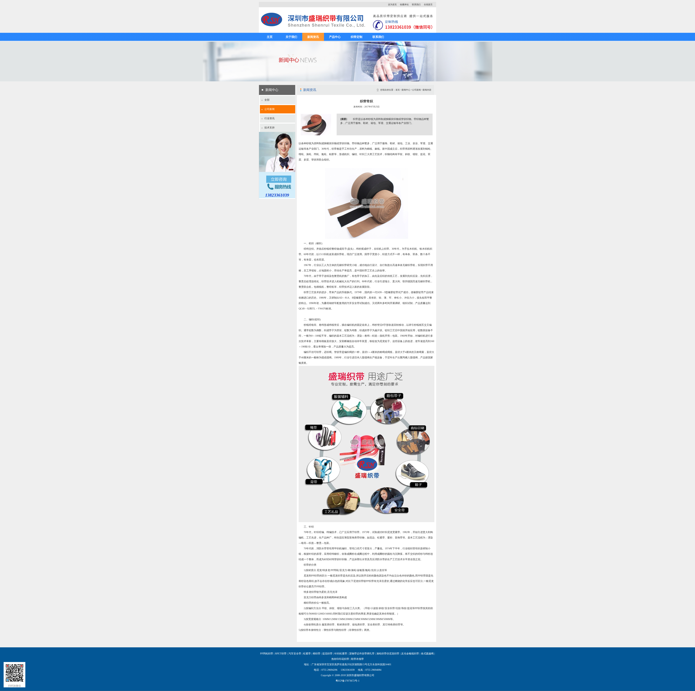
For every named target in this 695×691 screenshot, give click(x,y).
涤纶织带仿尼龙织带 (387, 653)
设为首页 (392, 4)
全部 (266, 100)
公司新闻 (269, 109)
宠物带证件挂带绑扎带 (361, 653)
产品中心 (335, 36)
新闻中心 (406, 90)
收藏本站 (404, 4)
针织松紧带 (340, 653)
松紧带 (307, 653)
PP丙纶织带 (266, 653)
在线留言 (428, 4)
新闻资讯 (313, 36)
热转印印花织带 (340, 659)
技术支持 (269, 127)
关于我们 (291, 36)
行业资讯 (269, 118)
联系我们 (416, 4)
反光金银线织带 (410, 653)
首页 (397, 90)
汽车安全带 (294, 653)
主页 (270, 36)
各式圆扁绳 (427, 653)
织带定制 (356, 36)
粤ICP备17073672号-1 (347, 680)
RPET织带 (281, 653)
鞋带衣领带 (357, 659)
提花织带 (327, 653)
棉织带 (316, 653)
